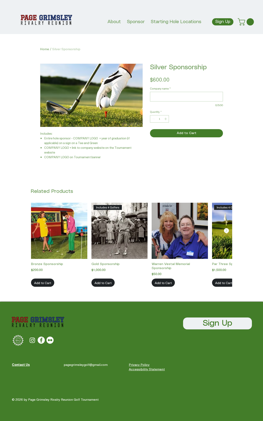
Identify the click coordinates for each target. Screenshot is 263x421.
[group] (131, 245)
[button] (247, 21)
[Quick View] (59, 231)
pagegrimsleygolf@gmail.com (86, 364)
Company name (160, 88)
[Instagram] (32, 340)
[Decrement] (153, 118)
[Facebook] (41, 340)
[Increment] (166, 118)
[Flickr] (50, 340)
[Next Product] (226, 230)
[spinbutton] (160, 118)
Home (44, 48)
